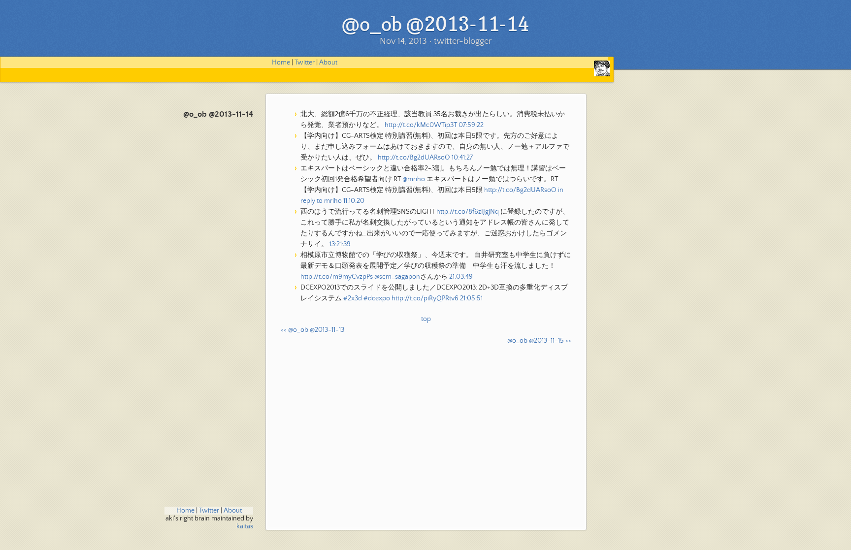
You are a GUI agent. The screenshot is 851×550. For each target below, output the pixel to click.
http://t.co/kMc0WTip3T (421, 125)
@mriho (413, 179)
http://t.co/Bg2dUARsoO (414, 158)
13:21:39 (340, 244)
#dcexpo (376, 298)
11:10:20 (353, 201)
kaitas (244, 526)
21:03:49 (461, 277)
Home (281, 62)
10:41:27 (462, 158)
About (328, 62)
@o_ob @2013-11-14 (218, 114)
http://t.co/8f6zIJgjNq (467, 212)
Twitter (305, 62)
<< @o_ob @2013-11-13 (312, 330)
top (426, 319)
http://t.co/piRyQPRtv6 (425, 298)
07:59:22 (471, 125)
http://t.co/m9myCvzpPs (336, 277)
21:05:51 (471, 298)
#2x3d (352, 298)
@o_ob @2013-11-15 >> (539, 341)
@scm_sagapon (397, 277)
